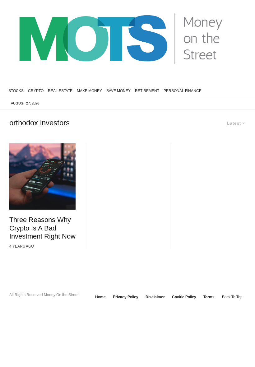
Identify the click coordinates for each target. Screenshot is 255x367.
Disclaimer (155, 297)
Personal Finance (183, 91)
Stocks (16, 91)
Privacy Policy (125, 297)
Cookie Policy (184, 297)
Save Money (118, 91)
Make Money (89, 91)
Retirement (147, 91)
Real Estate (60, 91)
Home (100, 297)
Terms (209, 297)
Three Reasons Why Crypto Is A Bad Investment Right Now (42, 228)
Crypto (36, 91)
